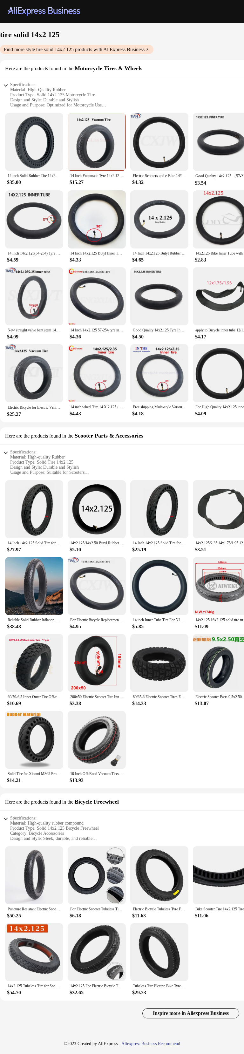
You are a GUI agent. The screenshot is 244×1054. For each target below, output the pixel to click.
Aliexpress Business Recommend (150, 1043)
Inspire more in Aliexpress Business (191, 1013)
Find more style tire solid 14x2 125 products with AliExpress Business (74, 49)
